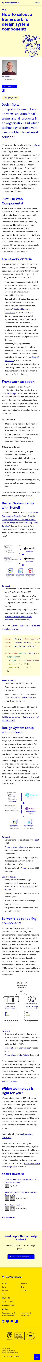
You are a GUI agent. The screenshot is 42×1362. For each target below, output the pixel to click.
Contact (24, 1290)
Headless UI (10, 890)
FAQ (3, 1294)
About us (5, 1290)
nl (39, 3)
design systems (33, 145)
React (36, 840)
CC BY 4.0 (5, 1356)
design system (26, 1134)
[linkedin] (3, 91)
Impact (4, 1283)
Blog (22, 1287)
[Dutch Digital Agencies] (19, 1336)
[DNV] (30, 1336)
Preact (23, 868)
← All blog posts (8, 1217)
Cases (4, 1287)
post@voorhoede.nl (8, 1305)
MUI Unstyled (28, 886)
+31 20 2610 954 (7, 1302)
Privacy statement (14, 1356)
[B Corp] (9, 1336)
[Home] (21, 1278)
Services (24, 1283)
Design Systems (11, 98)
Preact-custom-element (16, 847)
